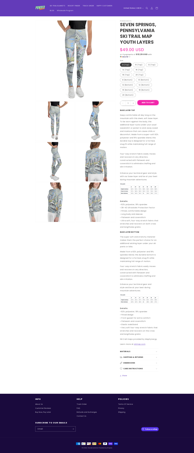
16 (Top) (139, 70)
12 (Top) (151, 65)
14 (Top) (126, 70)
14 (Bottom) (144, 85)
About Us (39, 404)
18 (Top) (126, 75)
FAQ (78, 408)
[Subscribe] (73, 429)
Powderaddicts (93, 448)
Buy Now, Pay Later (43, 412)
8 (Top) (125, 65)
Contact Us (81, 416)
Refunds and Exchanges (87, 412)
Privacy (121, 408)
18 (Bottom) (144, 90)
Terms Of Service (125, 404)
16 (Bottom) (127, 90)
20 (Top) (139, 75)
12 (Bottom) (127, 85)
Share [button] (124, 375)
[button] (146, 8)
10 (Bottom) (143, 80)
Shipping (121, 412)
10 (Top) (138, 65)
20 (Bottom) (127, 95)
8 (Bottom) (127, 80)
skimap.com (139, 344)
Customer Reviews (43, 408)
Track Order (82, 404)
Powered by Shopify (105, 448)
